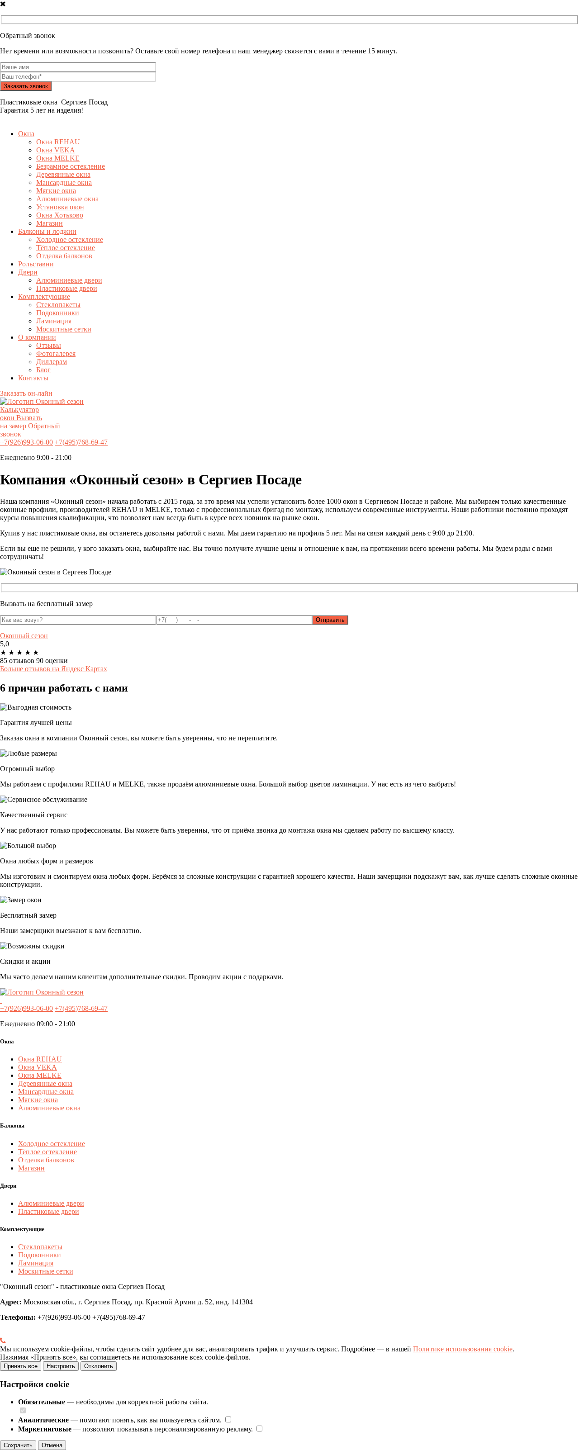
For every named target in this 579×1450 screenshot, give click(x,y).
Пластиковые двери (66, 288)
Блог (43, 370)
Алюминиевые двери (69, 280)
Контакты (33, 378)
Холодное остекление (69, 239)
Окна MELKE (58, 158)
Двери (28, 272)
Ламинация (53, 321)
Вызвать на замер (21, 422)
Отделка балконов (64, 256)
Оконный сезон (24, 636)
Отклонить (98, 1366)
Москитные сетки (63, 329)
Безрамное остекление (70, 166)
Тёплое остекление (65, 247)
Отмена (52, 1445)
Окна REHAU (58, 142)
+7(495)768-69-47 (81, 442)
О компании (37, 337)
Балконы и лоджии (47, 231)
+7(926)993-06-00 (26, 442)
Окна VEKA (55, 150)
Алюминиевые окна (67, 199)
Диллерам (51, 361)
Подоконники (57, 313)
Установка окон (60, 207)
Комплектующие (44, 296)
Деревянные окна (63, 174)
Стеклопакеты (58, 304)
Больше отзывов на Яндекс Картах (53, 669)
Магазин (49, 223)
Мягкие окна (56, 190)
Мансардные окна (64, 182)
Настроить (61, 1366)
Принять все (21, 1366)
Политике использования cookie (463, 1349)
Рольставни (36, 264)
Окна (26, 133)
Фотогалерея (56, 353)
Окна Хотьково (59, 215)
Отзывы (48, 345)
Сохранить (18, 1445)
